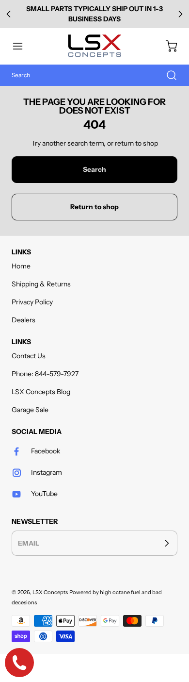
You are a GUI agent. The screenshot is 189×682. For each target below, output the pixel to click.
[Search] (166, 75)
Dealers (23, 320)
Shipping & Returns (41, 284)
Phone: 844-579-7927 (45, 373)
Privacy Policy (32, 302)
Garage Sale (30, 409)
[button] (22, 46)
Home (21, 266)
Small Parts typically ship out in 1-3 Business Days (94, 13)
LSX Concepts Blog (41, 391)
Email (28, 542)
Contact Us (29, 355)
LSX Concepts (50, 592)
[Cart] (166, 46)
